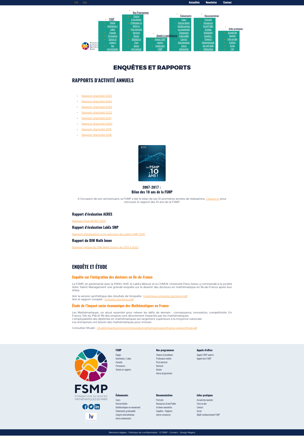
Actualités (194, 2)
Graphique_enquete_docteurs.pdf (165, 296)
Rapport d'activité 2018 (97, 135)
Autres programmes (164, 373)
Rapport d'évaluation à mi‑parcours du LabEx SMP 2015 (108, 234)
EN (85, 2)
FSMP (118, 350)
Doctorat (159, 366)
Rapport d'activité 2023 (97, 107)
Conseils (119, 362)
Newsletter (211, 2)
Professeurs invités (163, 359)
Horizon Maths (121, 404)
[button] (185, 16)
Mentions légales (118, 432)
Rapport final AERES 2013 (89, 221)
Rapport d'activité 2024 (97, 101)
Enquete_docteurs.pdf (119, 299)
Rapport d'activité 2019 (96, 129)
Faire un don (202, 404)
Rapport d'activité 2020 (97, 124)
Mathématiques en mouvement (128, 407)
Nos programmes (165, 350)
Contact (227, 2)
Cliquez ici (212, 199)
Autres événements (123, 418)
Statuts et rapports (123, 370)
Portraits (159, 400)
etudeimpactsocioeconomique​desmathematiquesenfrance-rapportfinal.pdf (147, 328)
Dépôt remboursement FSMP (208, 415)
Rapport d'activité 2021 (96, 118)
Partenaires (120, 366)
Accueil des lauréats (205, 400)
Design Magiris (187, 432)
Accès (199, 411)
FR (76, 2)
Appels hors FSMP (204, 359)
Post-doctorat (161, 362)
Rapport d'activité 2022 (97, 112)
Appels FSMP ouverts (205, 355)
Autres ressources (163, 415)
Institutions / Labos (123, 359)
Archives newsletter (164, 407)
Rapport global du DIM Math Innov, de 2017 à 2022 (105, 247)
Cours (118, 400)
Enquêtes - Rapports (164, 411)
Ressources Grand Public (166, 404)
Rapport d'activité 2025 (97, 96)
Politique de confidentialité (143, 432)
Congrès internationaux (125, 415)
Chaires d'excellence (164, 355)
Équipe (118, 355)
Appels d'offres (204, 350)
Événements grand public (126, 411)
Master (159, 370)
